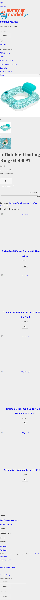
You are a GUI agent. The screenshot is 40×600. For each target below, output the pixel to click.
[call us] (2, 41)
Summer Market (9, 21)
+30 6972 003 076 (6, 525)
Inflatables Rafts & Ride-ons (19, 203)
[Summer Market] (20, 14)
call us (3, 44)
